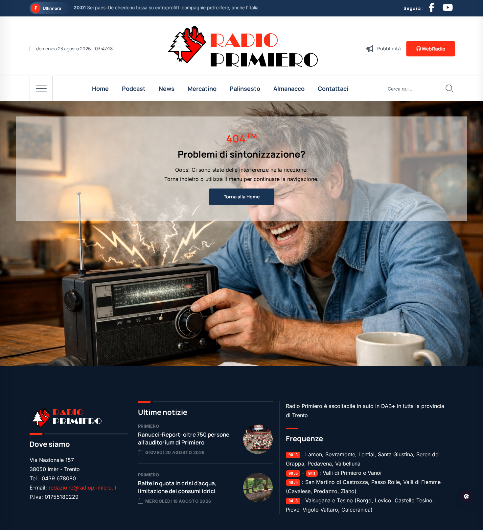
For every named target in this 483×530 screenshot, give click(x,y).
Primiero (148, 426)
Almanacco (289, 88)
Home (100, 88)
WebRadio (433, 48)
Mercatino (202, 88)
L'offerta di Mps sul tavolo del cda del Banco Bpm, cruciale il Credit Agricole (162, 8)
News (166, 88)
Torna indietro (181, 179)
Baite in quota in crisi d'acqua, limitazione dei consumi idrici (177, 487)
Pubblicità (389, 48)
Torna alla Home (242, 196)
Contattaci (333, 88)
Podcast (134, 88)
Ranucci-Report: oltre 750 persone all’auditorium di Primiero (183, 438)
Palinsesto (245, 88)
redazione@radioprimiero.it (82, 487)
